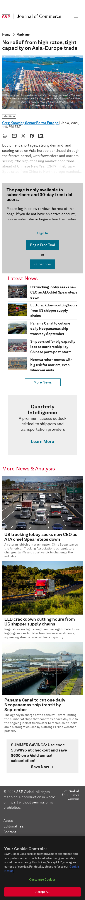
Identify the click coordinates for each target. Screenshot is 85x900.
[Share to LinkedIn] (41, 136)
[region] (42, 868)
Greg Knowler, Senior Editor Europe (30, 123)
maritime (23, 34)
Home (6, 34)
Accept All (42, 891)
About (8, 821)
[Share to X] (23, 136)
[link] (42, 425)
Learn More (42, 441)
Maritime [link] (9, 116)
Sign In (42, 233)
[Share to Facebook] (32, 136)
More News (43, 382)
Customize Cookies (42, 879)
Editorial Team (15, 826)
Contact (9, 832)
